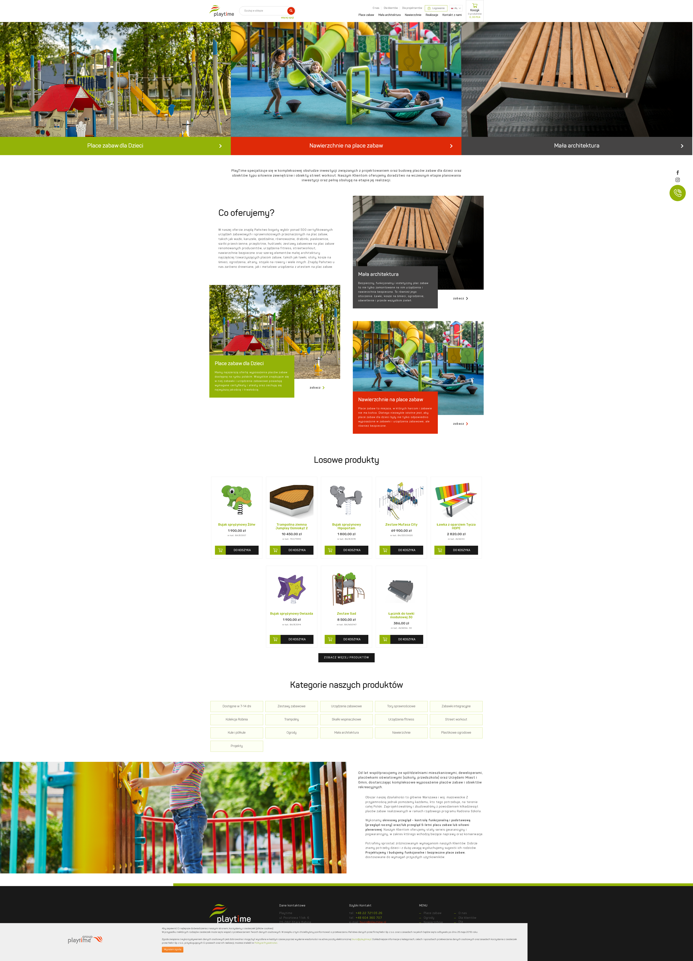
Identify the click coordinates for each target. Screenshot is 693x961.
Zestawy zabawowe (292, 706)
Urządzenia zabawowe (346, 706)
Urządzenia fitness (401, 719)
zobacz (458, 298)
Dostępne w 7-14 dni (237, 706)
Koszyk (475, 13)
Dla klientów (391, 8)
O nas (376, 8)
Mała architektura (389, 15)
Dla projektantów (412, 8)
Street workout (456, 719)
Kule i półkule (237, 733)
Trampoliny (291, 719)
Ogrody (292, 733)
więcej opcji (287, 17)
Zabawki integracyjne (456, 706)
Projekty (237, 746)
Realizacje (432, 15)
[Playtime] (221, 11)
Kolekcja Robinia (237, 719)
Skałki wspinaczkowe (346, 719)
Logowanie (438, 8)
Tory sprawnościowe (401, 706)
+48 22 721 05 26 (369, 913)
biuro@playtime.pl (373, 922)
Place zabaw (366, 15)
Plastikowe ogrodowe (456, 733)
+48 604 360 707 (369, 918)
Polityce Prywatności (265, 943)
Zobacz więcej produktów (346, 657)
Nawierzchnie (413, 15)
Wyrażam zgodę (172, 949)
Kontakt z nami (452, 15)
